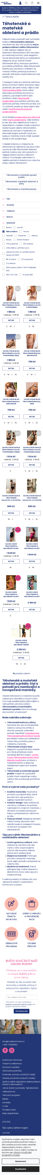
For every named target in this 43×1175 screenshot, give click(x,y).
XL (16, 374)
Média (5, 1099)
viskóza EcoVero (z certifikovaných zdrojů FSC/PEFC (20, 253)
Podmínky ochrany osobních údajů (18, 1074)
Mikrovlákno (12, 231)
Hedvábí (9, 235)
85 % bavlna (11, 259)
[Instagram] (11, 1050)
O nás (5, 1106)
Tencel (26, 231)
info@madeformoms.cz (13, 1041)
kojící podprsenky (17, 119)
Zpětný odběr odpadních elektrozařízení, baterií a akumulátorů (21, 1083)
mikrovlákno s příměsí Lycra (17, 248)
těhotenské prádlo (12, 90)
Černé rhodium (23, 240)
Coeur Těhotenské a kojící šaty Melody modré (23, 758)
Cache (35, 754)
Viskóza (34, 235)
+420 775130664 (9, 1044)
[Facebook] (5, 1050)
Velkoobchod (8, 1091)
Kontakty (6, 1102)
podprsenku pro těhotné (27, 117)
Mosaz (8, 240)
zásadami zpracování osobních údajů (18, 1004)
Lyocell (20, 227)
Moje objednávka (10, 1113)
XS (17, 663)
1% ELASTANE (28, 275)
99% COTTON (11, 275)
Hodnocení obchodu (12, 1060)
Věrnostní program (11, 1095)
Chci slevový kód (21, 1011)
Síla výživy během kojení (15, 1128)
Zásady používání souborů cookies (18, 1078)
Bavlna (9, 227)
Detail (11, 320)
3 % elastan (11, 263)
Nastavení (20, 1161)
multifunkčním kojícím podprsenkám (17, 110)
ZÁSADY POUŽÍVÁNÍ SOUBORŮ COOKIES (17, 1154)
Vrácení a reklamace (12, 1063)
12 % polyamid (27, 259)
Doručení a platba (10, 1067)
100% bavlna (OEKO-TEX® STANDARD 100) (21, 269)
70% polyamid (12, 244)
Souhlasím (20, 1169)
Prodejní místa (9, 1109)
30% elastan (28, 244)
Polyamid (22, 235)
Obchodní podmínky (12, 1070)
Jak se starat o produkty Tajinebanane (20, 1088)
